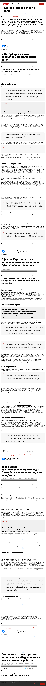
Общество (33, 247)
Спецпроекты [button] (21, 3)
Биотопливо (21, 454)
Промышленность (26, 454)
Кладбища (9, 626)
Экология (29, 625)
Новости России (13, 454)
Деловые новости (25, 247)
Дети (37, 247)
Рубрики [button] (14, 3)
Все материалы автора (14, 16)
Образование (40, 247)
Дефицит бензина (36, 454)
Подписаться (22, 0)
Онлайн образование (6, 247)
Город (23, 625)
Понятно (42, 683)
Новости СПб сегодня (14, 247)
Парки (26, 625)
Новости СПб (20, 247)
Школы (9, 248)
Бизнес (30, 247)
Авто (17, 454)
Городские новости (4, 248)
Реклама (34, 3)
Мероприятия (29, 3)
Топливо (31, 454)
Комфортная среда (6, 625)
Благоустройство (34, 625)
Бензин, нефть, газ (4, 455)
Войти (41, 3)
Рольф (19, 336)
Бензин (14, 455)
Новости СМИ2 (4, 49)
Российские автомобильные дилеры (24, 405)
